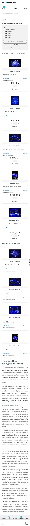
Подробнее (6, 78)
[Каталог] (3, 2)
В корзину (15, 89)
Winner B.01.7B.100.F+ (15, 146)
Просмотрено (20, 524)
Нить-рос (8, 37)
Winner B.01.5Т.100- (15, 71)
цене (12, 53)
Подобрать (15, 44)
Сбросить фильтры (15, 47)
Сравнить (4, 524)
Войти (15, 8)
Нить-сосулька (9, 31)
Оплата (9, 518)
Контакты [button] (4, 8)
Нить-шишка (8, 33)
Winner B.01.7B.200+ (15, 318)
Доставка (15, 518)
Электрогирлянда (10, 29)
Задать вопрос (29, 263)
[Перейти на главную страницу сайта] (12, 3)
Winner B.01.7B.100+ (15, 289)
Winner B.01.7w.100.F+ (15, 346)
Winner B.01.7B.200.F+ (15, 220)
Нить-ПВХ (8, 35)
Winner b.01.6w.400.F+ (15, 183)
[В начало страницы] (26, 523)
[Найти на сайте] (26, 13)
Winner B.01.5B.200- (15, 261)
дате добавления (21, 53)
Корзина (26, 8)
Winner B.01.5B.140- (15, 108)
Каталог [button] (4, 518)
